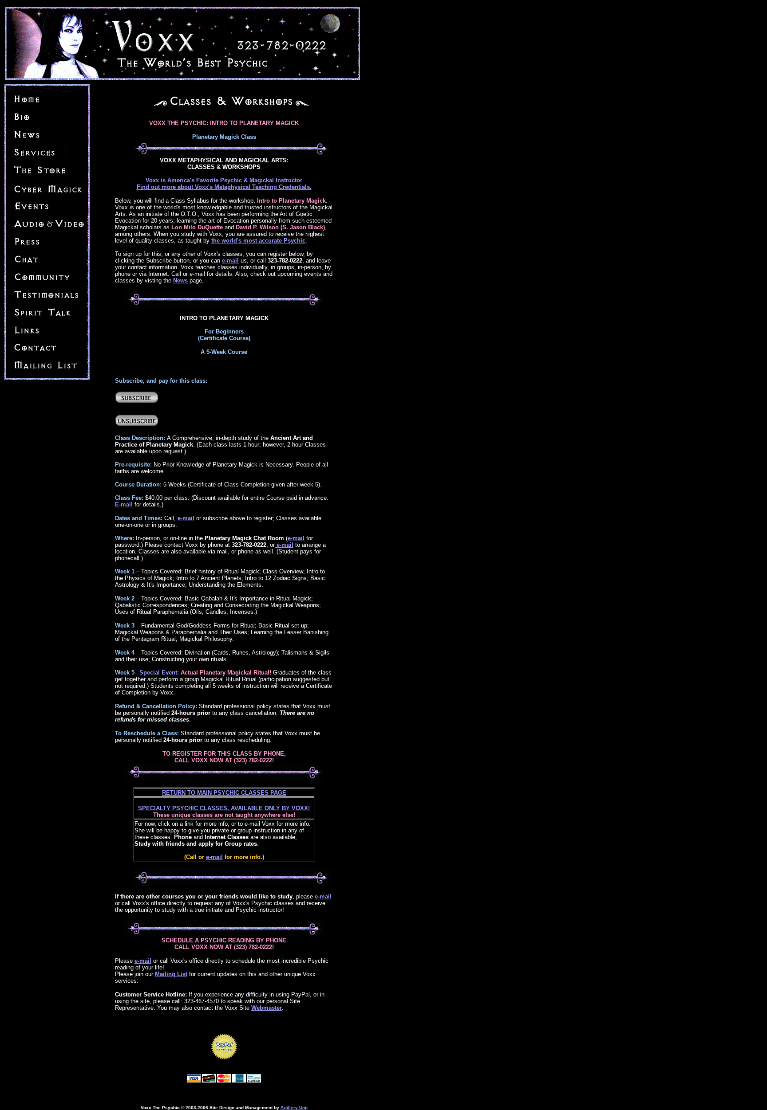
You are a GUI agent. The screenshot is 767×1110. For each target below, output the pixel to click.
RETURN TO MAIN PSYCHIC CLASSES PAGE (224, 792)
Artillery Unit (294, 1107)
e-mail (214, 857)
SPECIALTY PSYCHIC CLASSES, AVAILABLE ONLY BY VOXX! (224, 808)
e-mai (322, 896)
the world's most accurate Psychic (258, 240)
